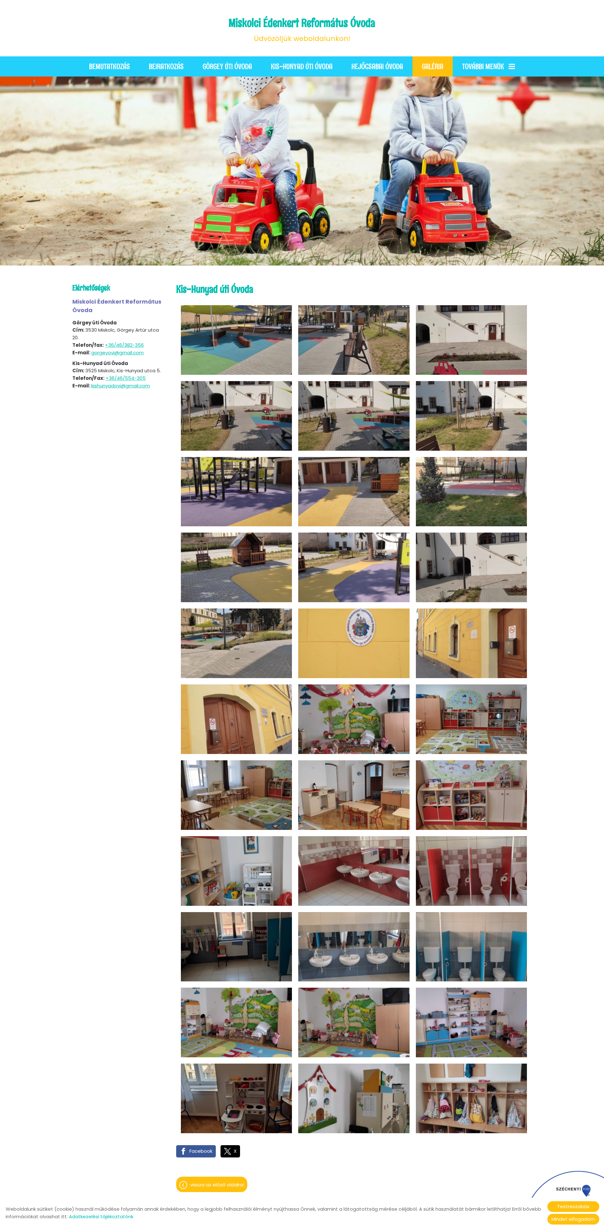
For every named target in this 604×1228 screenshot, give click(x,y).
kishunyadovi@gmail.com (120, 385)
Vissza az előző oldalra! (217, 1184)
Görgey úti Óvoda (227, 66)
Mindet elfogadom (573, 1219)
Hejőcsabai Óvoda (377, 66)
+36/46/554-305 (126, 378)
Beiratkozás (166, 66)
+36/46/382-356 (124, 345)
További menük (483, 66)
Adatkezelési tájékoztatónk (101, 1216)
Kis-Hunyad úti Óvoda (302, 66)
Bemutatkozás (109, 66)
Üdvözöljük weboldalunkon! (302, 29)
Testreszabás (573, 1206)
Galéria (432, 66)
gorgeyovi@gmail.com (117, 352)
